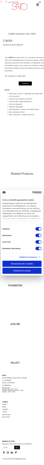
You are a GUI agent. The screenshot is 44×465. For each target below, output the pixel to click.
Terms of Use (6, 417)
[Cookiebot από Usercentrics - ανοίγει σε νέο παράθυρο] (32, 192)
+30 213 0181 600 (13, 2)
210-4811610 (11, 382)
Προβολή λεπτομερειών (28, 257)
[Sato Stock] (23, 424)
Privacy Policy (6, 414)
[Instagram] (8, 452)
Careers (4, 411)
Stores (4, 407)
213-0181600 (7, 380)
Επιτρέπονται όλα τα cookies (22, 264)
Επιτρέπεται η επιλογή (22, 271)
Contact (4, 404)
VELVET (15, 362)
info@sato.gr (7, 385)
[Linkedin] (12, 452)
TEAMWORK (15, 285)
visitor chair (21, 76)
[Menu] (37, 5)
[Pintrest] (16, 452)
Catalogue (25, 83)
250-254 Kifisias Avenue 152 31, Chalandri (14, 378)
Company (5, 409)
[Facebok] (3, 452)
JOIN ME (15, 324)
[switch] (38, 235)
